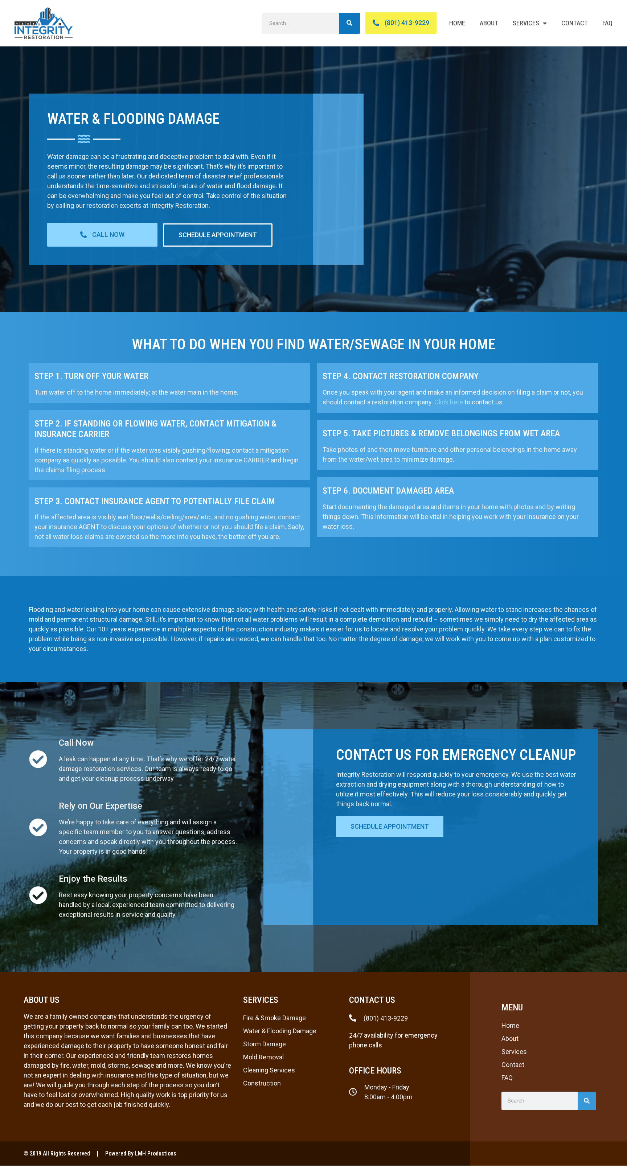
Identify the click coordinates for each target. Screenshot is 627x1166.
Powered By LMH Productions (140, 1153)
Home (457, 23)
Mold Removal (263, 1057)
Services (526, 23)
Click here (448, 402)
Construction (262, 1083)
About (489, 23)
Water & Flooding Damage (279, 1031)
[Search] (349, 23)
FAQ (607, 23)
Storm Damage (264, 1044)
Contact (574, 23)
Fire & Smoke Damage (274, 1018)
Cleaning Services (269, 1070)
